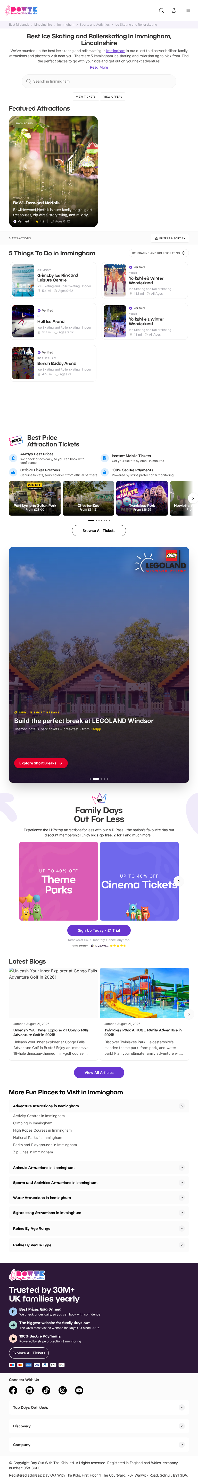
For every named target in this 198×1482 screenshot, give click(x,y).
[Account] (173, 10)
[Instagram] (63, 1391)
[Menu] (188, 10)
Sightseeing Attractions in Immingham (47, 1212)
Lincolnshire (43, 24)
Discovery (22, 1426)
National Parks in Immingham (37, 1137)
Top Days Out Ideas (30, 1407)
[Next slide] (179, 881)
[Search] (161, 10)
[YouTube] (79, 1391)
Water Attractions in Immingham (42, 1197)
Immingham (66, 24)
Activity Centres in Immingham (39, 1116)
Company (21, 1444)
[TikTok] (46, 1391)
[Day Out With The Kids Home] (21, 10)
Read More (99, 67)
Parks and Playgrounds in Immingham (45, 1145)
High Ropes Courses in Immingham (42, 1130)
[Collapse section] (182, 1106)
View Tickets (86, 96)
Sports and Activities (95, 24)
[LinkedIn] (30, 1391)
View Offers (112, 96)
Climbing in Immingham (32, 1123)
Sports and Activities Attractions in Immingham (55, 1182)
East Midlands (19, 24)
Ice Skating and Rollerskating (136, 24)
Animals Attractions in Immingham (44, 1167)
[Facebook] (13, 1391)
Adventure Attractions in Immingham (46, 1106)
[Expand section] (182, 1167)
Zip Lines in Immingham (33, 1152)
